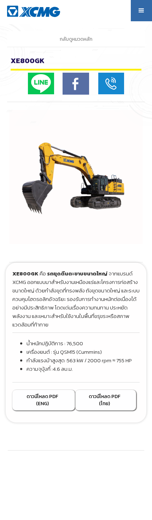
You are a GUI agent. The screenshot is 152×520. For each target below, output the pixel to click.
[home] (41, 10)
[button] (141, 10)
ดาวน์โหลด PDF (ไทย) (104, 400)
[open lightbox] (76, 177)
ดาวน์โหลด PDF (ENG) (42, 400)
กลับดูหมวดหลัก (76, 39)
